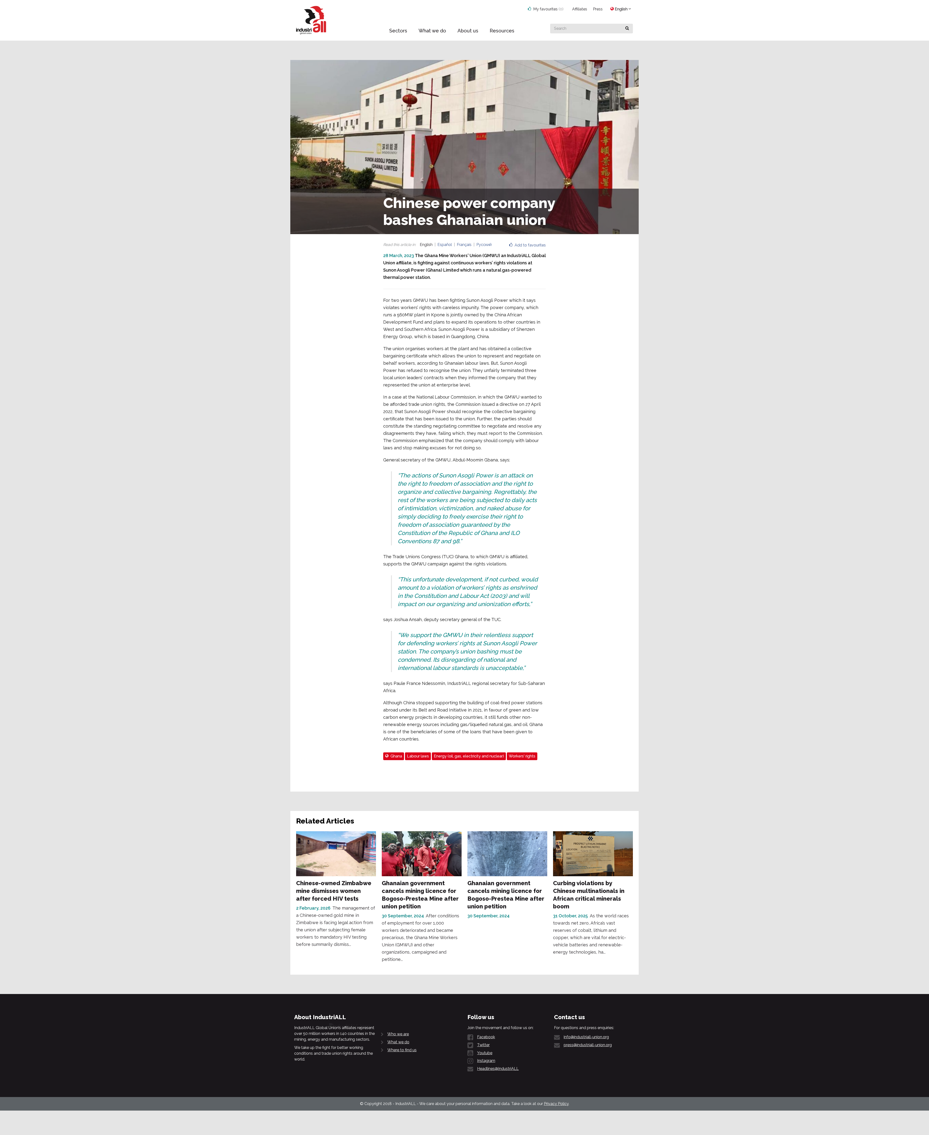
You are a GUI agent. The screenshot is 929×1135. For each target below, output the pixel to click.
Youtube (484, 1053)
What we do (398, 1042)
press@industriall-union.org (588, 1045)
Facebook (486, 1037)
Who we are (398, 1034)
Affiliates (579, 9)
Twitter (483, 1045)
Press (598, 9)
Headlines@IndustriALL (498, 1068)
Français (464, 244)
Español (444, 244)
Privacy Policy (556, 1103)
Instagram (486, 1060)
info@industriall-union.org (586, 1037)
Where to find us (402, 1050)
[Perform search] (627, 28)
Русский (484, 244)
